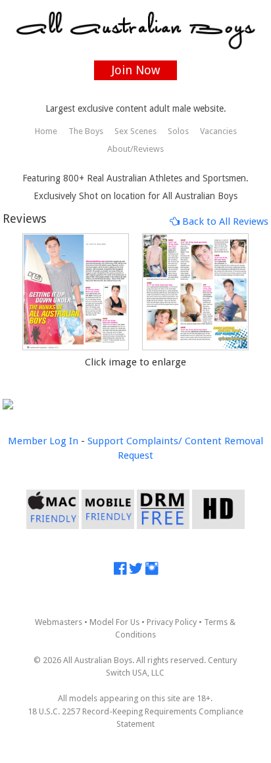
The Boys (85, 131)
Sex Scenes (135, 131)
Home (46, 131)
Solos (178, 131)
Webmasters (58, 622)
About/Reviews (135, 149)
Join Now (136, 70)
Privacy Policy (172, 622)
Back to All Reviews (224, 221)
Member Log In (43, 441)
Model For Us (114, 622)
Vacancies (218, 131)
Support (105, 441)
